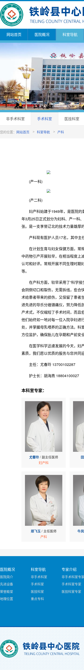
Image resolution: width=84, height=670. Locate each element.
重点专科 (37, 598)
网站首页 (14, 34)
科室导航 (70, 34)
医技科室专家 (71, 591)
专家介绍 (69, 569)
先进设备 (6, 584)
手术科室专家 (71, 584)
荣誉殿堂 (6, 591)
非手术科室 (15, 118)
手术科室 (44, 118)
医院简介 (6, 576)
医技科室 (37, 591)
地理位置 (6, 598)
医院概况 (42, 34)
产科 (60, 132)
